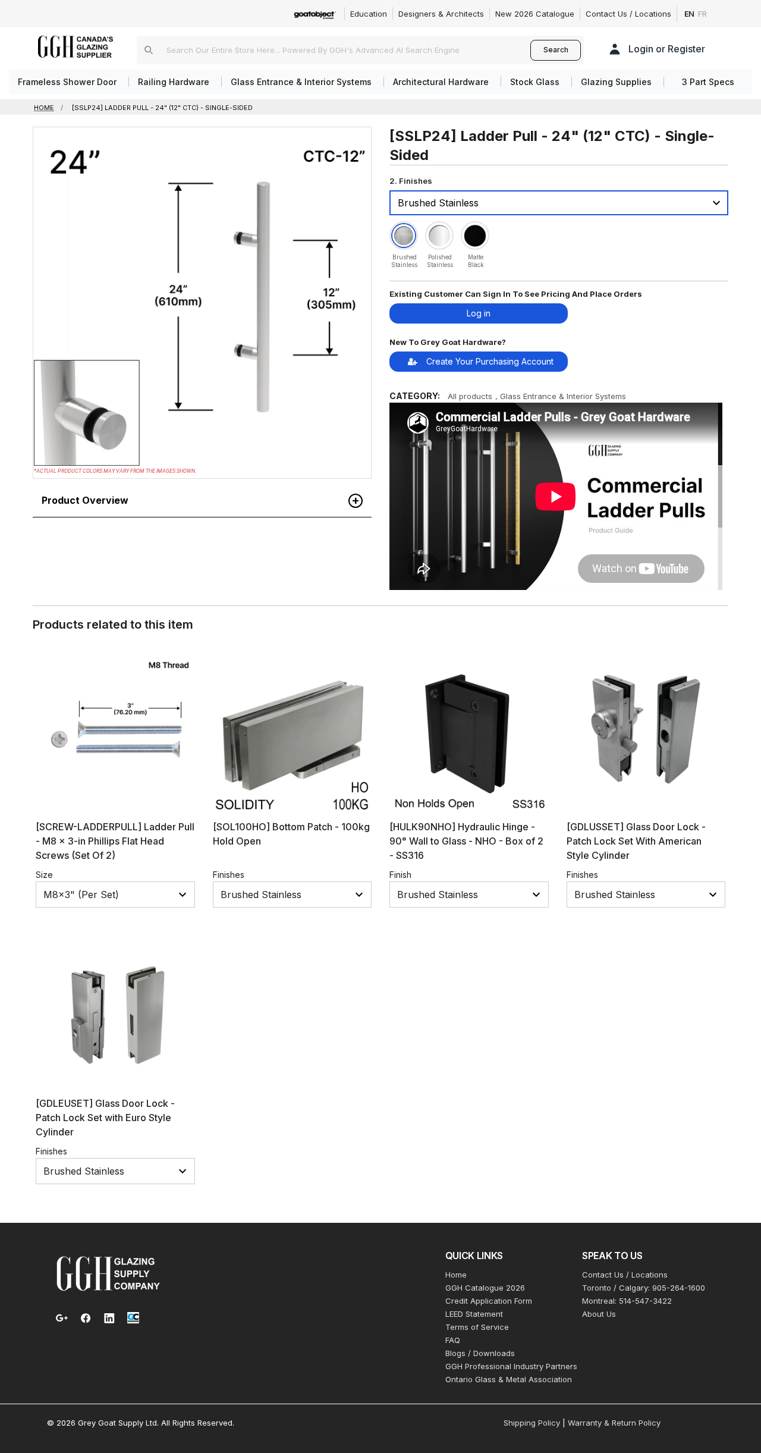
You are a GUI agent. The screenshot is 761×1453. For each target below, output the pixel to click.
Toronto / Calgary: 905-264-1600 (643, 1287)
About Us (599, 1314)
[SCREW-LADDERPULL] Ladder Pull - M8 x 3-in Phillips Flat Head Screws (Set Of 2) (115, 841)
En (689, 13)
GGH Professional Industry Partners (511, 1366)
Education (368, 13)
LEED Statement (474, 1314)
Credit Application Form (488, 1300)
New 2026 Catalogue (534, 13)
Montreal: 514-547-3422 (627, 1300)
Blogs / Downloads (480, 1353)
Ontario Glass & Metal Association (508, 1379)
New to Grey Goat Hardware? (447, 342)
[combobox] (333, 50)
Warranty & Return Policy (614, 1422)
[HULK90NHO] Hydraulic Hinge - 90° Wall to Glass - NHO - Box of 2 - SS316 (466, 841)
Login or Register (666, 49)
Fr (702, 13)
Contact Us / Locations (628, 13)
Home (456, 1274)
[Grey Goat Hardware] (108, 1273)
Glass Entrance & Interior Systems (563, 396)
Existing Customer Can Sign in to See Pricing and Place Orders (515, 294)
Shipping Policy (532, 1422)
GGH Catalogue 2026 (485, 1287)
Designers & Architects (441, 13)
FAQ (452, 1340)
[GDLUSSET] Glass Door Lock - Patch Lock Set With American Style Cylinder (636, 841)
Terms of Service (477, 1327)
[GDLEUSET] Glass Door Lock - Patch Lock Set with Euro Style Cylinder (105, 1117)
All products (470, 396)
